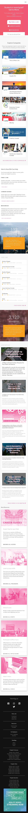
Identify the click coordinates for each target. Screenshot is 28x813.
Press (14, 745)
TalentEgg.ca (14, 698)
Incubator (14, 727)
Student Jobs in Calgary (14, 767)
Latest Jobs (14, 719)
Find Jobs (4, 186)
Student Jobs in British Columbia (14, 753)
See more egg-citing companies (14, 160)
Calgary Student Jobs (14, 783)
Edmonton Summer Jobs (14, 785)
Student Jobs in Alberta (14, 752)
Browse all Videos (9, 689)
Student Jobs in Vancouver (14, 773)
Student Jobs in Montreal (14, 771)
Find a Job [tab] (15, 22)
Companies (14, 716)
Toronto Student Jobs (14, 780)
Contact (14, 744)
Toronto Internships (14, 787)
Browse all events (9, 617)
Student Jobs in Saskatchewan (14, 759)
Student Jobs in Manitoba (14, 755)
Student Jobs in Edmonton (14, 769)
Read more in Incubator (16, 503)
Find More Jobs (19, 305)
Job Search (14, 717)
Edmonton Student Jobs (14, 784)
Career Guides (14, 726)
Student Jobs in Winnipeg (14, 770)
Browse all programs (10, 583)
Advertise (14, 735)
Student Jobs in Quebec (14, 758)
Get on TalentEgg (14, 734)
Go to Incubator (6, 218)
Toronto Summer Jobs (14, 781)
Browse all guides (9, 544)
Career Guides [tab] (14, 26)
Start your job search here (14, 34)
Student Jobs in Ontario (14, 756)
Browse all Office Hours (11, 653)
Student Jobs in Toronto (14, 766)
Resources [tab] (15, 30)
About (14, 742)
